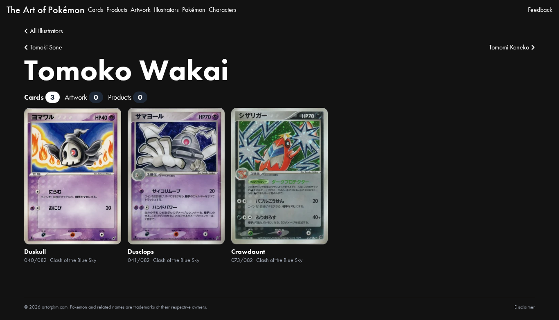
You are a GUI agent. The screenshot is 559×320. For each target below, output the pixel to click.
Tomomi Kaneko (509, 47)
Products (116, 9)
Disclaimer (524, 307)
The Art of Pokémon (46, 9)
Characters (223, 9)
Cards (95, 9)
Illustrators (166, 9)
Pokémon (193, 9)
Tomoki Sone (46, 47)
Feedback (540, 9)
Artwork (141, 9)
